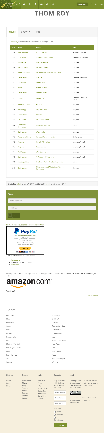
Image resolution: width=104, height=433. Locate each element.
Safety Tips (42, 391)
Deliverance (22, 132)
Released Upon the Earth (45, 137)
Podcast (53, 4)
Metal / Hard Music (59, 340)
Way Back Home (42, 109)
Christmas (10, 322)
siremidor (15, 264)
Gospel (9, 333)
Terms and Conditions (42, 394)
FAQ (39, 386)
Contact (25, 396)
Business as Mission (26, 382)
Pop (53, 348)
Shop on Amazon (25, 386)
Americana (56, 315)
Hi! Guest (82, 4)
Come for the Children (44, 57)
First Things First (42, 62)
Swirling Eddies (23, 162)
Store (40, 383)
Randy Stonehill (24, 72)
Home (24, 4)
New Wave (56, 344)
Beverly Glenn (23, 67)
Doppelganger (41, 92)
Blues (8, 319)
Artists (30, 4)
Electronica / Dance (59, 326)
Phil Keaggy (22, 109)
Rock (54, 355)
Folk (8, 330)
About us (41, 381)
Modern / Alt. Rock (13, 344)
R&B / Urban (56, 351)
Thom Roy (14, 42)
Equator (39, 104)
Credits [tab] (12, 32)
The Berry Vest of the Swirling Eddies (49, 162)
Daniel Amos (22, 77)
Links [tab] (38, 32)
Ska (7, 358)
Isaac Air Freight (24, 52)
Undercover (22, 82)
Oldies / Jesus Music (13, 348)
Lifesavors (21, 98)
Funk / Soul (56, 330)
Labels (35, 4)
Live (7, 340)
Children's (55, 319)
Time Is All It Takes (43, 142)
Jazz (53, 337)
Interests (57, 408)
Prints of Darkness (43, 126)
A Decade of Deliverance (45, 157)
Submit (100, 4)
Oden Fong (22, 57)
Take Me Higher (42, 67)
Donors (41, 398)
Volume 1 (39, 114)
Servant (21, 87)
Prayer (47, 4)
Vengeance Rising (24, 137)
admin (19, 184)
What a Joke (40, 132)
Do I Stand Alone (42, 119)
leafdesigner (16, 260)
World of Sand (41, 87)
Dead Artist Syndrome (22, 125)
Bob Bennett (22, 62)
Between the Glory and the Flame (48, 72)
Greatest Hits (41, 147)
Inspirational (57, 333)
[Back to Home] (10, 4)
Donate (25, 398)
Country (9, 326)
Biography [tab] (25, 32)
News (41, 4)
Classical (55, 322)
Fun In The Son (41, 52)
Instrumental (11, 337)
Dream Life (40, 98)
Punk (8, 351)
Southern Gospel (58, 358)
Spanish (9, 362)
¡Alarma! (39, 77)
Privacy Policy (43, 388)
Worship (55, 362)
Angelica (21, 142)
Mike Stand (22, 119)
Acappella (10, 315)
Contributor (58, 420)
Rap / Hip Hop (11, 355)
